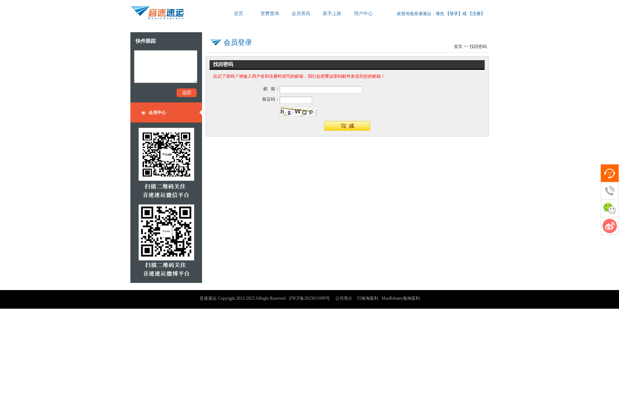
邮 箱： (271, 88)
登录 (454, 13)
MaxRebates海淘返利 (401, 298)
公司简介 (343, 298)
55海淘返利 (367, 298)
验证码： (270, 99)
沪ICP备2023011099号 (309, 298)
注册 (476, 13)
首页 (458, 46)
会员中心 (157, 112)
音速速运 (208, 298)
